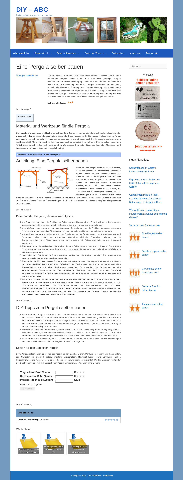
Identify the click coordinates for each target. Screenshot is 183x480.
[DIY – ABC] (91, 30)
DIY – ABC (32, 9)
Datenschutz (152, 53)
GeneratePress (94, 475)
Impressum (135, 53)
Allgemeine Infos (21, 53)
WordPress (108, 475)
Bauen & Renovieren (66, 53)
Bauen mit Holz (41, 53)
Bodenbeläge (118, 53)
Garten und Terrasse (94, 53)
